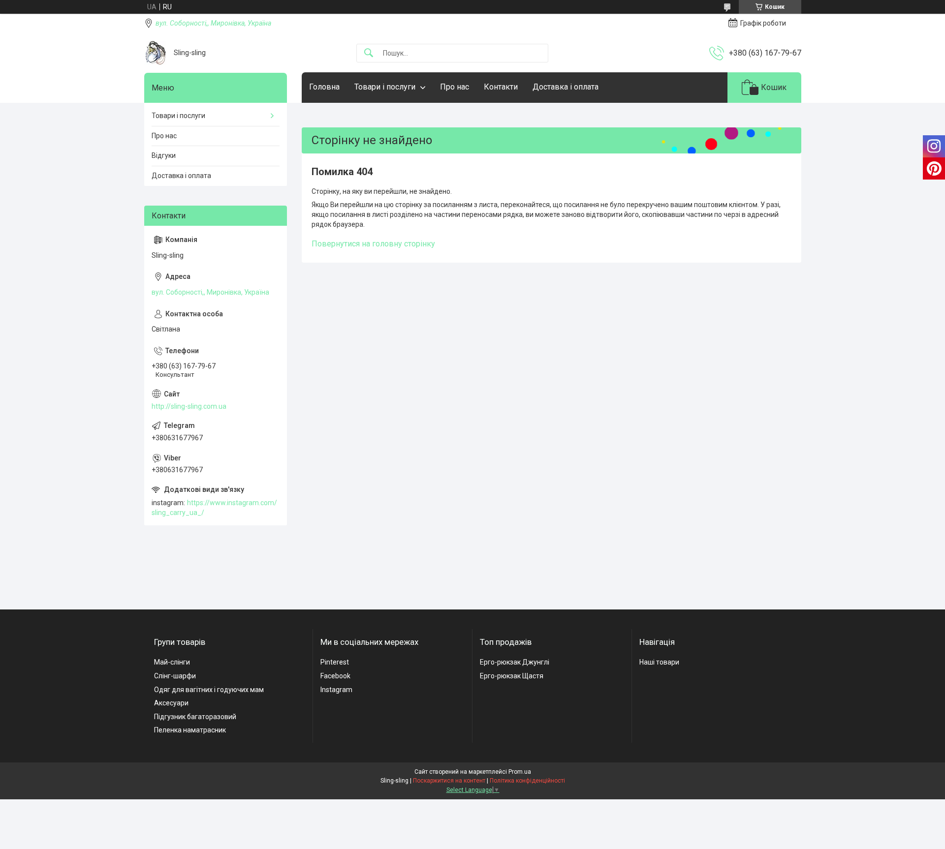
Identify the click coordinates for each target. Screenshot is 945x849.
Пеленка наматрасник (190, 730)
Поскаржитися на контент (449, 780)
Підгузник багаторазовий (195, 717)
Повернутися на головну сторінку (373, 243)
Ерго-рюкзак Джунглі (514, 662)
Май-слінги (172, 662)
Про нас (454, 86)
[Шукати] (369, 53)
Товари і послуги (384, 86)
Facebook (335, 676)
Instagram (336, 690)
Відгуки (164, 155)
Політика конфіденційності (527, 780)
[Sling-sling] (155, 53)
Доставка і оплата (565, 86)
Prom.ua (519, 771)
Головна (324, 86)
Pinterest (334, 662)
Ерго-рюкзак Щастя (511, 676)
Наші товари (659, 662)
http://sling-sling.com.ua (189, 406)
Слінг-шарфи (175, 676)
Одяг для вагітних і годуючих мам (209, 690)
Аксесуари (171, 703)
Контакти (501, 86)
